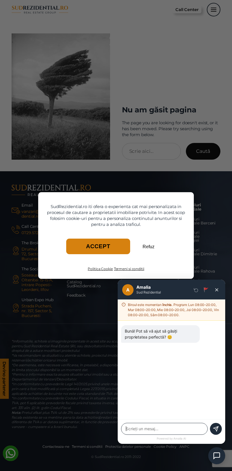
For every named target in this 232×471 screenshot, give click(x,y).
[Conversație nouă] (196, 289)
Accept (98, 246)
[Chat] (216, 455)
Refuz (148, 246)
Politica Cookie (100, 269)
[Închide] (217, 290)
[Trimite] (216, 429)
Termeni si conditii (129, 269)
